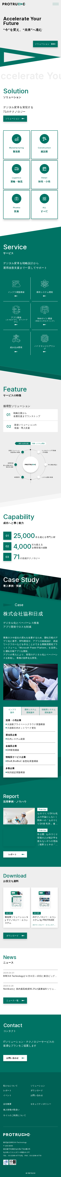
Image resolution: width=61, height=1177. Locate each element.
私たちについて (10, 1086)
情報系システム (48, 711)
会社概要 (7, 1104)
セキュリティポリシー (41, 1104)
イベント (7, 1095)
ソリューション (42, 44)
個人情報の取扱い (11, 1110)
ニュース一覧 (12, 1000)
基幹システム (30, 711)
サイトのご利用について (14, 1115)
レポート (12, 854)
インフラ (12, 711)
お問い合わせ (12, 1058)
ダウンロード (12, 936)
